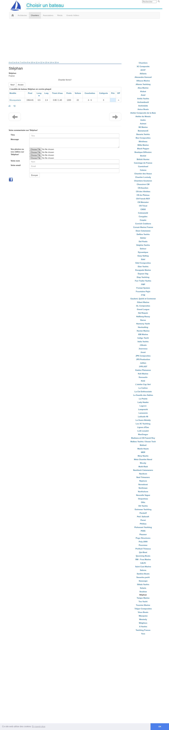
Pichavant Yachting (143, 527)
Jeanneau (143, 349)
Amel (143, 95)
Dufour (143, 249)
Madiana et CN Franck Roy (143, 438)
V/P (118, 93)
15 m (57, 62)
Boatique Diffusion (143, 152)
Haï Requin (143, 313)
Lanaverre (143, 413)
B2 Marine (143, 127)
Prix (113, 93)
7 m (22, 62)
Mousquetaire (15, 100)
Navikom (143, 474)
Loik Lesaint (143, 431)
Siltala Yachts (143, 584)
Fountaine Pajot (143, 291)
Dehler (143, 238)
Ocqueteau (143, 499)
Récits (59, 15)
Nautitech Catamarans (143, 470)
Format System (143, 288)
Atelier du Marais (143, 116)
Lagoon (143, 406)
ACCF (143, 70)
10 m (33, 62)
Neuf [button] (12, 85)
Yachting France (143, 630)
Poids (69, 93)
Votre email (16, 165)
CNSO (143, 209)
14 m (52, 62)
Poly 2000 (143, 542)
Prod (30, 93)
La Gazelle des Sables (143, 395)
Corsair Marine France (143, 227)
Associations (48, 15)
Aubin (143, 120)
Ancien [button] (21, 85)
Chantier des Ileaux (143, 174)
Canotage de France (143, 163)
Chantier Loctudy (143, 177)
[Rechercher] (158, 1)
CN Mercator (143, 202)
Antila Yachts (143, 99)
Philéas (143, 524)
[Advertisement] (84, 39)
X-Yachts (143, 626)
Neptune (143, 481)
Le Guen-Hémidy (143, 420)
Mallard (143, 445)
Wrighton (143, 623)
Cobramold (143, 213)
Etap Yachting (143, 277)
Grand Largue (143, 309)
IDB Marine (143, 334)
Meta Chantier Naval (143, 459)
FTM (143, 295)
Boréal (143, 156)
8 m (25, 62)
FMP (143, 284)
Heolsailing (143, 327)
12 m (42, 62)
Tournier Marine (143, 605)
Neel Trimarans (143, 477)
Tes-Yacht (143, 601)
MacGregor (143, 434)
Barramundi (143, 131)
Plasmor (143, 534)
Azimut (143, 124)
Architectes (22, 15)
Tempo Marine (143, 598)
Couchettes (90, 93)
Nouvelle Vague (143, 495)
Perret (143, 520)
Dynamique (143, 252)
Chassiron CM (143, 184)
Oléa (143, 502)
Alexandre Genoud (143, 77)
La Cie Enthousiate (143, 391)
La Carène (143, 388)
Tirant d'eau (57, 93)
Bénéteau (143, 141)
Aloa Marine (143, 88)
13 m (47, 62)
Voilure (78, 93)
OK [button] (159, 727)
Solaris (143, 588)
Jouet (143, 352)
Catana (143, 170)
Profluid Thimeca (143, 549)
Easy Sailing (143, 256)
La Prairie (143, 399)
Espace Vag (143, 274)
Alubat (143, 91)
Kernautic (143, 377)
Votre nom (15, 161)
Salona (143, 570)
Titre (13, 135)
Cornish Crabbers (143, 224)
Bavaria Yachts (143, 134)
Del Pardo (143, 241)
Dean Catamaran (143, 231)
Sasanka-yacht (143, 577)
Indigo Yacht (143, 338)
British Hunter (143, 159)
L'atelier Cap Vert (143, 384)
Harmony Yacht (143, 324)
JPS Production (143, 359)
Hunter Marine (143, 331)
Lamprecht (143, 409)
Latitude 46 (143, 416)
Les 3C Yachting (143, 424)
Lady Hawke (143, 402)
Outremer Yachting (143, 509)
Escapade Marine (143, 270)
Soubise (143, 592)
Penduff (143, 513)
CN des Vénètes (143, 191)
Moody (143, 463)
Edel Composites (143, 263)
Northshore (143, 492)
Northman (143, 488)
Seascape (143, 581)
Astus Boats (143, 109)
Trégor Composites (143, 609)
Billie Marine (143, 145)
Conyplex (143, 216)
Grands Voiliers (72, 15)
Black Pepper (143, 149)
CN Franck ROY (143, 199)
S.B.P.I (143, 563)
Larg (46, 93)
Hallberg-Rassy (143, 316)
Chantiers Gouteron (143, 181)
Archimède (143, 106)
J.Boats (143, 345)
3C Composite (143, 66)
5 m (14, 62)
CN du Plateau (143, 195)
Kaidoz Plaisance (143, 370)
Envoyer (34, 175)
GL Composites (143, 306)
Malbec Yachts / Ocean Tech (143, 441)
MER (143, 452)
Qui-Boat (143, 552)
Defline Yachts (143, 234)
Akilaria (143, 74)
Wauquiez (143, 616)
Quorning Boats (143, 556)
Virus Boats (143, 612)
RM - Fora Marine (143, 559)
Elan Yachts (143, 266)
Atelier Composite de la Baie (143, 113)
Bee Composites (143, 138)
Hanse (143, 320)
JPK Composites (143, 356)
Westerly (143, 619)
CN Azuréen (143, 188)
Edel (143, 259)
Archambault (143, 102)
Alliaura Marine (143, 81)
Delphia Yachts (143, 245)
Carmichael (143, 166)
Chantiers (35, 15)
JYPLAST (143, 366)
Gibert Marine (143, 302)
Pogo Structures (143, 538)
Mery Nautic (143, 456)
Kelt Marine (143, 374)
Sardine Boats (143, 574)
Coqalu (143, 220)
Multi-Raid (143, 466)
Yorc (143, 634)
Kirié (143, 381)
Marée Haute (143, 449)
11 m (38, 62)
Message (15, 139)
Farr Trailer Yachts (143, 281)
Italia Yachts (143, 341)
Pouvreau (143, 545)
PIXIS (143, 531)
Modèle (13, 93)
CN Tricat (143, 206)
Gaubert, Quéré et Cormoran (143, 299)
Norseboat (143, 484)
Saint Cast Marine (143, 567)
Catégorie (103, 93)
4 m (10, 62)
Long (39, 93)
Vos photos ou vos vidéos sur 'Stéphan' (17, 151)
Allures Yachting (143, 84)
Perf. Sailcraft (143, 517)
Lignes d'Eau (143, 427)
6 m (18, 62)
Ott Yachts (143, 506)
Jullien (143, 363)
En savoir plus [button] (38, 726)
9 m (29, 62)
